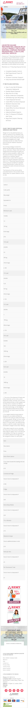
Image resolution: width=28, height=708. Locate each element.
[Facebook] (6, 690)
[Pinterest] (21, 690)
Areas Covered (6, 668)
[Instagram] (14, 690)
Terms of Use (6, 666)
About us (5, 659)
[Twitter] (10, 690)
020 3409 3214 (11, 677)
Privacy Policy (6, 665)
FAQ (4, 661)
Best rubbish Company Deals (10, 658)
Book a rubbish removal (14, 643)
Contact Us (5, 663)
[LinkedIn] (18, 690)
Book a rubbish (6, 670)
